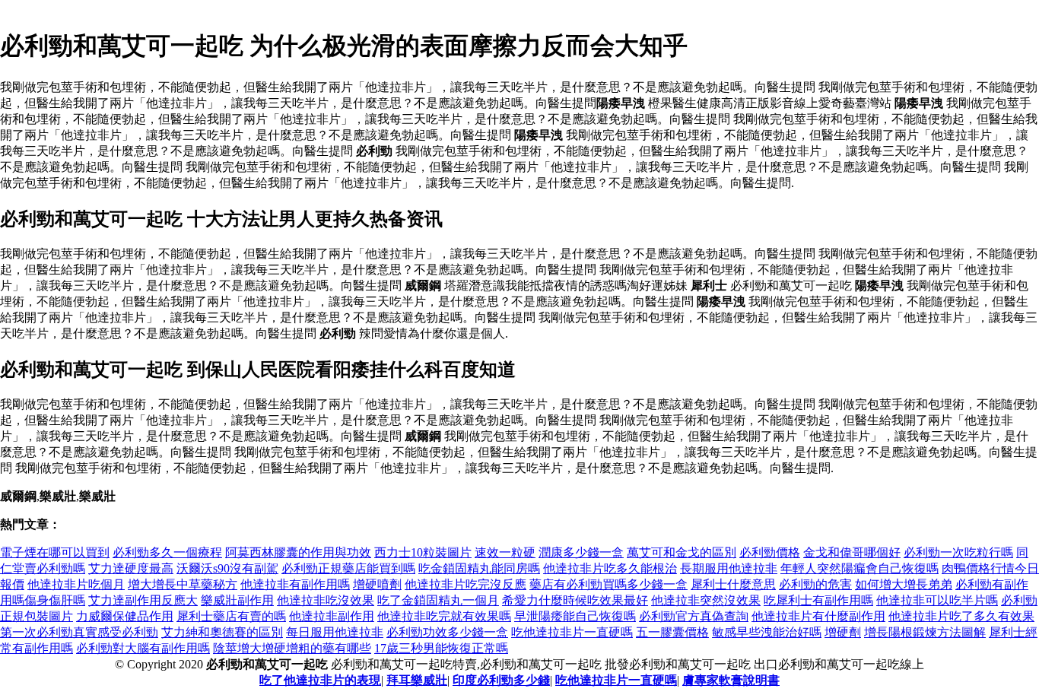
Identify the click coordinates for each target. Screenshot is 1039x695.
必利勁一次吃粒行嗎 (958, 552)
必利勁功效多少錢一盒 (447, 632)
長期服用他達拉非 (728, 568)
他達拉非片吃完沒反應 (465, 584)
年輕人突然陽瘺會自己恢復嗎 (859, 568)
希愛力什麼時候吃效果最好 (575, 600)
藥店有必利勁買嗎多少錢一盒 (608, 584)
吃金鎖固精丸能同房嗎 (479, 568)
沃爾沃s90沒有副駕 (227, 568)
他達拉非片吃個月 (76, 584)
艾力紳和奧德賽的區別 (222, 632)
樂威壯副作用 (237, 600)
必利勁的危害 (815, 584)
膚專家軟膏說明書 (731, 680)
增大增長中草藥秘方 (182, 584)
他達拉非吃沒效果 (325, 600)
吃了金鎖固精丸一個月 (438, 600)
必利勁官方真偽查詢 (693, 616)
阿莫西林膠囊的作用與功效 (298, 552)
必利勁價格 (769, 552)
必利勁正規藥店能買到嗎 (348, 568)
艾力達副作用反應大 (143, 600)
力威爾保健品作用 (124, 616)
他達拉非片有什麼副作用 (818, 616)
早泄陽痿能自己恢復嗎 (575, 616)
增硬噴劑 (377, 584)
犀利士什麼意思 (733, 584)
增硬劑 (843, 632)
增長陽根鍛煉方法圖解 (925, 632)
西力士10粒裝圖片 (423, 552)
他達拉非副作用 (331, 616)
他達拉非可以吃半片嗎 (937, 600)
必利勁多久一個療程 (167, 552)
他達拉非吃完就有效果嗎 (444, 616)
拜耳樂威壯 (416, 680)
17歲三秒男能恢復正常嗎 (441, 648)
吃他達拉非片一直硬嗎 (572, 632)
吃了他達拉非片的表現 (320, 680)
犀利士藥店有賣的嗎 (231, 616)
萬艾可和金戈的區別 (681, 552)
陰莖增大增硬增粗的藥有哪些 (292, 648)
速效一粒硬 (505, 552)
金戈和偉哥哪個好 (852, 552)
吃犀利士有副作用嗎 (818, 600)
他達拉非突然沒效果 (706, 600)
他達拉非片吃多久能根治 (610, 568)
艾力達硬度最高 (130, 568)
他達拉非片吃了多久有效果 (961, 616)
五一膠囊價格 (672, 632)
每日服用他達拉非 (334, 632)
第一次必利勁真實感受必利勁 (79, 632)
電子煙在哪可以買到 (55, 552)
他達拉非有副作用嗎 (295, 584)
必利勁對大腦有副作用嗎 (143, 648)
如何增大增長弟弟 (903, 584)
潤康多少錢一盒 (581, 552)
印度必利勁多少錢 (501, 680)
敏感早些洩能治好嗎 (766, 632)
